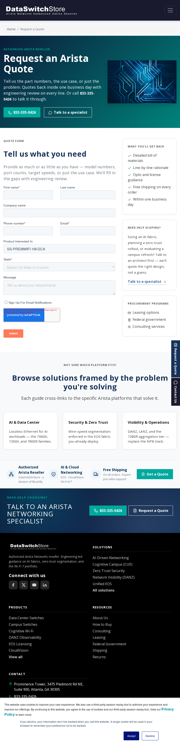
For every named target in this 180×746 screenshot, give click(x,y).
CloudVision (18, 650)
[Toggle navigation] (170, 10)
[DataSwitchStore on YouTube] (34, 585)
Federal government (149, 319)
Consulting (102, 631)
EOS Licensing (20, 644)
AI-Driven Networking (111, 557)
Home (11, 29)
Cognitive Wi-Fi (21, 631)
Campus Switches (23, 624)
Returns (99, 657)
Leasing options (146, 312)
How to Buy (102, 624)
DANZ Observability (25, 637)
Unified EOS (102, 583)
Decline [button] (150, 736)
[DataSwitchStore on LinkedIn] (44, 585)
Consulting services (149, 326)
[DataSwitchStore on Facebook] (13, 585)
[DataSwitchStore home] (41, 10)
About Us (100, 617)
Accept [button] (131, 736)
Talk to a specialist (70, 112)
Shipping (100, 650)
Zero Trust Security (109, 570)
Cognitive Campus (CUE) (112, 564)
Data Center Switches (26, 617)
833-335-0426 (24, 112)
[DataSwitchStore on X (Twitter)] (23, 585)
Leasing (99, 637)
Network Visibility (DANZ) (114, 577)
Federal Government (109, 644)
